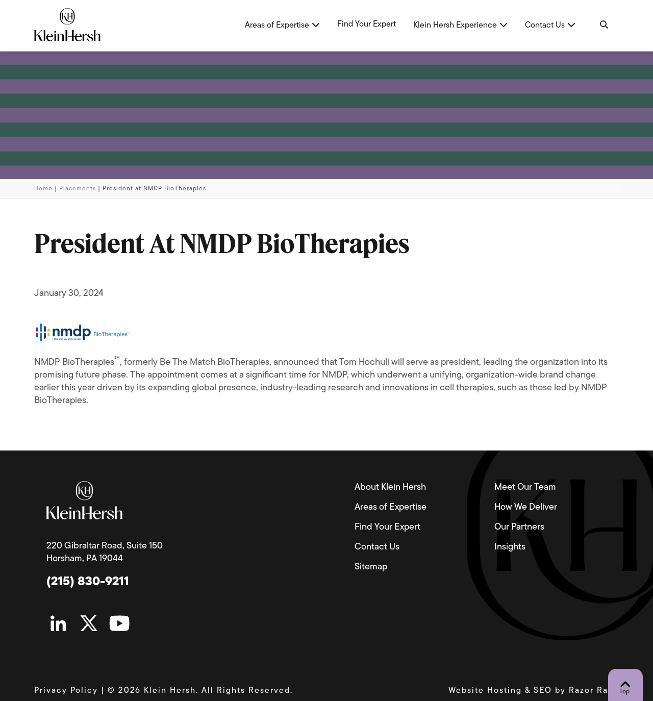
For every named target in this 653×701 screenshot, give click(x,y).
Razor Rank (594, 691)
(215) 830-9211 (87, 582)
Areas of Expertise (390, 507)
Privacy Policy (66, 691)
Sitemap (371, 567)
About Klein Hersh (390, 487)
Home (43, 189)
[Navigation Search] (603, 25)
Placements (77, 189)
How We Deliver (525, 507)
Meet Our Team (525, 487)
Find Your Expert (387, 527)
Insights (509, 547)
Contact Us (377, 547)
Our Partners (519, 527)
